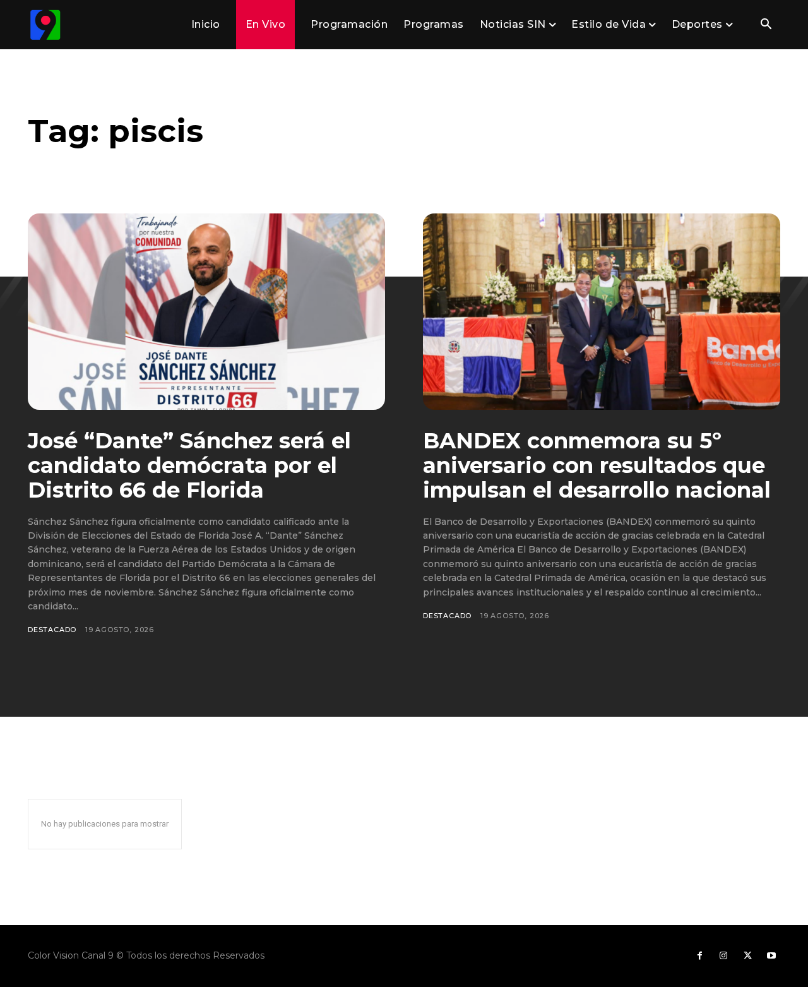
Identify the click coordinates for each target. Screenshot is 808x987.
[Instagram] (723, 956)
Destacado (52, 629)
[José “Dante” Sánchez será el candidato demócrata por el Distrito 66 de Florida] (206, 311)
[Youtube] (771, 956)
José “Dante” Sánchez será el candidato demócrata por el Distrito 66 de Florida (189, 465)
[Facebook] (699, 956)
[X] (747, 956)
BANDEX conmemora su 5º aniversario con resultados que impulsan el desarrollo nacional (597, 465)
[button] (765, 25)
